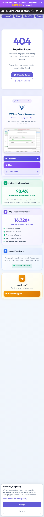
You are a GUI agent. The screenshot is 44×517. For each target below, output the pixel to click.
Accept (22, 505)
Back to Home (23, 75)
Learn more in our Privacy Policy (15, 499)
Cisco (18, 16)
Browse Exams (23, 81)
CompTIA (28, 16)
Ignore (22, 511)
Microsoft (7, 16)
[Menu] (41, 10)
